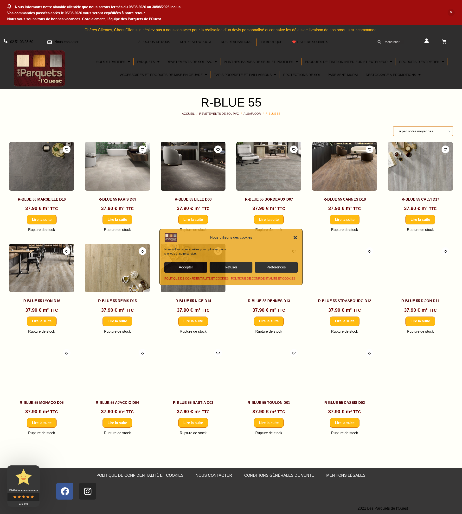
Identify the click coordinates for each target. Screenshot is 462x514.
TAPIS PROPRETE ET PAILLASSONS (243, 75)
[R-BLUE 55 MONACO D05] (41, 369)
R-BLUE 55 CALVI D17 (420, 199)
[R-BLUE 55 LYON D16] (41, 268)
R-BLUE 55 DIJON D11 (420, 301)
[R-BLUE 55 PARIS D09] (117, 166)
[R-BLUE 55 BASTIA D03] (193, 369)
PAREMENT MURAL (343, 75)
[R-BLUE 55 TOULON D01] (268, 369)
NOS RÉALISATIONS (236, 42)
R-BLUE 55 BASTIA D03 (193, 402)
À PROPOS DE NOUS (154, 42)
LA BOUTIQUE (271, 42)
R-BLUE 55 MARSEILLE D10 (42, 199)
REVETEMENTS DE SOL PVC (189, 62)
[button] (295, 237)
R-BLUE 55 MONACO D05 (42, 402)
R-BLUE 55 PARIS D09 (117, 199)
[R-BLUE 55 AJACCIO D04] (117, 369)
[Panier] (444, 41)
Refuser (231, 267)
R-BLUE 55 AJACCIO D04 (117, 402)
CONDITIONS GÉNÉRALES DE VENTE (279, 475)
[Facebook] (64, 491)
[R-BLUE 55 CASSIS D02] (344, 369)
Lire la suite (41, 219)
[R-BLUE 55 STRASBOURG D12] (344, 268)
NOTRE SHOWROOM (195, 42)
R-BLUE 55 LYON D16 (41, 301)
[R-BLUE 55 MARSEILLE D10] (41, 166)
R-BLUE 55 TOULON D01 (269, 402)
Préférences (276, 267)
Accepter (186, 267)
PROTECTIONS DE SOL (302, 75)
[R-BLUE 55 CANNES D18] (344, 166)
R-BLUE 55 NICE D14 (193, 301)
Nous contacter (66, 42)
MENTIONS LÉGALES (346, 475)
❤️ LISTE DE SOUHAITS (310, 42)
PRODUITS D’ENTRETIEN (419, 62)
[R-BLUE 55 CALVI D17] (420, 166)
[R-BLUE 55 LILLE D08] (193, 166)
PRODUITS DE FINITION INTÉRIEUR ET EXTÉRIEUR (346, 62)
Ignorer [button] (451, 12)
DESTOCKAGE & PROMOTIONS (391, 75)
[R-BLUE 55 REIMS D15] (117, 268)
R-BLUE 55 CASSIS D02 (344, 402)
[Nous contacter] (49, 42)
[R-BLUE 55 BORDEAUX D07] (268, 166)
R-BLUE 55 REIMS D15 (117, 301)
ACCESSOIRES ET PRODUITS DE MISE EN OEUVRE (161, 75)
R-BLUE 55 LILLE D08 (193, 199)
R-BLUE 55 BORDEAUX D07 (269, 199)
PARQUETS (146, 62)
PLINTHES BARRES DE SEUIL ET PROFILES (258, 62)
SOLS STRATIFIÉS (110, 62)
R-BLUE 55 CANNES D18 (344, 199)
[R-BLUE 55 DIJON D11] (420, 268)
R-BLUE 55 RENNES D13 (269, 301)
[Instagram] (87, 491)
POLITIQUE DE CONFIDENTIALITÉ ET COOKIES (196, 278)
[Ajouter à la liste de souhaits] (67, 149)
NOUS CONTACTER (214, 475)
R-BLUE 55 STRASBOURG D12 (344, 301)
